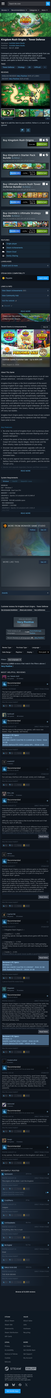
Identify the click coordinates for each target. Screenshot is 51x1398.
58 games (10, 916)
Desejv (9, 1139)
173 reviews (10, 856)
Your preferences (39, 610)
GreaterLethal (12, 1060)
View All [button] (45, 327)
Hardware (26, 1328)
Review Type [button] (6, 647)
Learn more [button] (43, 278)
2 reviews (10, 763)
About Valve (27, 1321)
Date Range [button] (6, 652)
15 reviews (20, 678)
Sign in (3, 123)
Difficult (37, 67)
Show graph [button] (42, 652)
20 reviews (19, 916)
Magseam (10, 988)
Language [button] (35, 647)
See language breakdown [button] (9, 610)
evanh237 (10, 761)
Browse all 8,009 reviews (25, 1292)
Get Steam (27, 1346)
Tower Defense (8, 67)
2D (29, 67)
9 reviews (19, 795)
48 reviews (20, 716)
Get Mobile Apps (13, 1391)
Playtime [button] (19, 652)
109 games (10, 990)
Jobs (25, 1325)
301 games (10, 716)
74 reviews (20, 990)
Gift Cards (8, 1336)
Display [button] (29, 652)
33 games (10, 795)
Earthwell (10, 714)
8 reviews (10, 1062)
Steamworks (9, 1328)
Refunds (8, 1362)
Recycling (26, 1332)
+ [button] (44, 67)
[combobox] (27, 4)
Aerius (9, 853)
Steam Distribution (11, 1332)
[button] (5, 10)
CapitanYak (11, 914)
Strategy (21, 67)
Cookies (7, 1358)
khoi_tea (10, 793)
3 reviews (10, 1106)
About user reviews (26, 610)
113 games (10, 678)
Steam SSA (8, 1325)
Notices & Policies (11, 1354)
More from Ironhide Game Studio (26, 526)
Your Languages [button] (13, 660)
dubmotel (10, 1104)
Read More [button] (43, 836)
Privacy (7, 1346)
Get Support (27, 1354)
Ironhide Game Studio (17, 43)
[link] (28, 173)
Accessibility (9, 1350)
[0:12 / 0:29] (25, 94)
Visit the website (8, 301)
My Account (27, 1358)
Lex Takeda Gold (13, 676)
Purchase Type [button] (21, 647)
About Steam (9, 1321)
